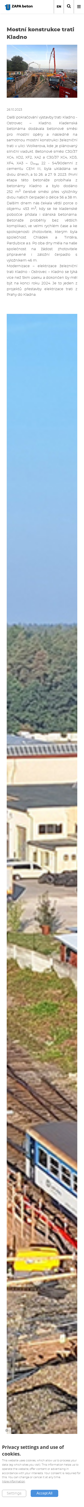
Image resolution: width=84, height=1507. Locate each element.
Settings (14, 1493)
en (59, 6)
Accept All (44, 1493)
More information (13, 1481)
